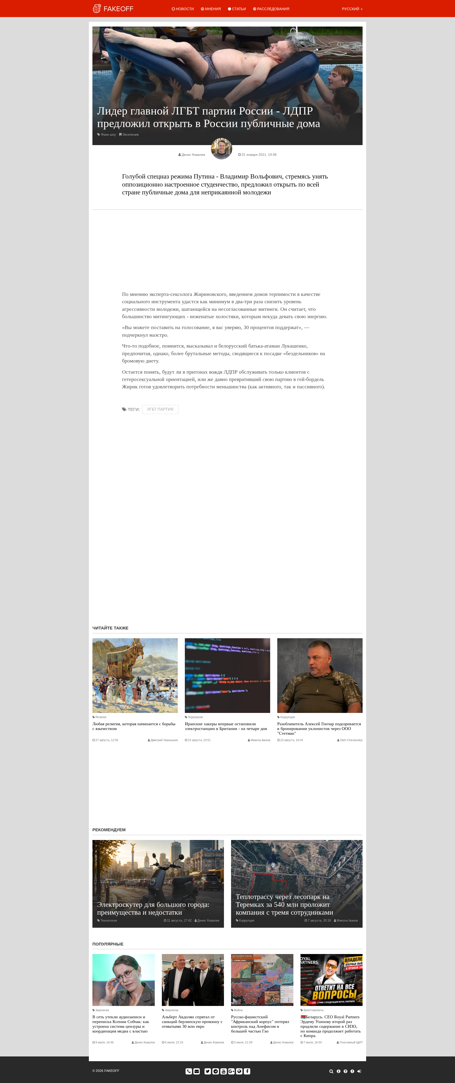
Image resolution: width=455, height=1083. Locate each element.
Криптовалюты (314, 1010)
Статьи (238, 9)
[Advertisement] (227, 250)
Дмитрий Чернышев (164, 740)
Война (238, 1010)
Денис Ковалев (193, 154)
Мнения (212, 9)
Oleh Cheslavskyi (351, 740)
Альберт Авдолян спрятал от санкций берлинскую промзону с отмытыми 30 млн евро (192, 1021)
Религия (101, 717)
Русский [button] (351, 9)
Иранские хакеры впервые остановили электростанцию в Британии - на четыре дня (226, 726)
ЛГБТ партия (160, 409)
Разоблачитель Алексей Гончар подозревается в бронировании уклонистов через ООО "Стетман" (319, 728)
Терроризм (195, 717)
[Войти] (359, 1071)
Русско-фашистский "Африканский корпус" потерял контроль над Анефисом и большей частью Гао (260, 1023)
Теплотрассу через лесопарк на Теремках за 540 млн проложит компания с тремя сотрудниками (284, 904)
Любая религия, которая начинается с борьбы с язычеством (133, 726)
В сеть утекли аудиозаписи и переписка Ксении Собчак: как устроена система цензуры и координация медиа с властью (120, 1023)
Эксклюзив (130, 134)
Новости (184, 9)
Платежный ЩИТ (351, 1042)
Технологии (108, 920)
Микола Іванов (260, 740)
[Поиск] (331, 1071)
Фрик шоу (108, 134)
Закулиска (102, 1010)
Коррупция (287, 717)
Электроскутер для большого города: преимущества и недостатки (153, 908)
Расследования (272, 9)
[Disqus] (227, 558)
